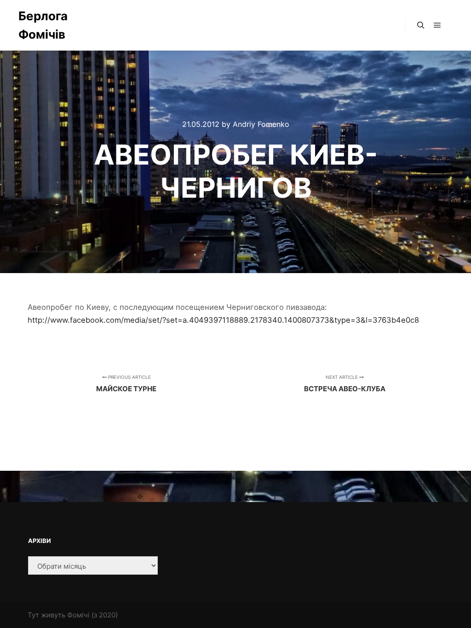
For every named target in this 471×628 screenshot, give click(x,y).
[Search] (421, 25)
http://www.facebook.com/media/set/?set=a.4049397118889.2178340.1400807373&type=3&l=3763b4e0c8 (223, 320)
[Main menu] (437, 25)
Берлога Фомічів (43, 25)
